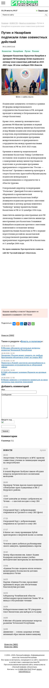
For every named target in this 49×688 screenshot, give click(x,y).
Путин (27, 51)
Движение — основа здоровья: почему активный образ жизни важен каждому (22, 633)
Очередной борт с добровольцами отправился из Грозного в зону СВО (19, 522)
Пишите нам (43, 11)
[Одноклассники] (17, 323)
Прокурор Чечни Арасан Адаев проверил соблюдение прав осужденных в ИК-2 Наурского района (22, 487)
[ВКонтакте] (14, 323)
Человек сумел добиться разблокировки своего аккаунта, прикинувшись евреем (22, 544)
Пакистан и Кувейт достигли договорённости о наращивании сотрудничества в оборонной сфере (23, 365)
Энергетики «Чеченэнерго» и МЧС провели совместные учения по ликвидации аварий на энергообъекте (24, 460)
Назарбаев (18, 51)
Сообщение (6, 394)
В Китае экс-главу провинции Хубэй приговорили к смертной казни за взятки (23, 533)
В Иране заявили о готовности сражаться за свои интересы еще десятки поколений (24, 381)
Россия (35, 51)
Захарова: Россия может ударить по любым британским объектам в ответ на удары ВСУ (22, 356)
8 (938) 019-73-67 (24, 669)
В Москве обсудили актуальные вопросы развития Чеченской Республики (22, 621)
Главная (4, 23)
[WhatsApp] (33, 323)
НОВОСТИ (14, 23)
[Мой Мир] (21, 323)
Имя (3, 389)
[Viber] (29, 323)
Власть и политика (27, 23)
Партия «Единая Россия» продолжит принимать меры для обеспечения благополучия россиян (20, 584)
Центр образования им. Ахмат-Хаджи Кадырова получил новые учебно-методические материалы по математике (23, 557)
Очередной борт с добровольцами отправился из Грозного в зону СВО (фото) (23, 511)
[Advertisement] (24, 280)
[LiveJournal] (25, 323)
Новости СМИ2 (11, 644)
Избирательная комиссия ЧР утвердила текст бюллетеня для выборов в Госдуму (22, 610)
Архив (43, 450)
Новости (7, 450)
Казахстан (6, 51)
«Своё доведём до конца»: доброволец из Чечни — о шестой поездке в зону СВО (22, 499)
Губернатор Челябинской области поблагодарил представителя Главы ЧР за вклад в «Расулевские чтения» (23, 598)
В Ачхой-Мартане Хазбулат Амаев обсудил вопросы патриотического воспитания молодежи (23, 473)
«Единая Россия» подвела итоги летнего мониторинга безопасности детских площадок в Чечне (22, 570)
